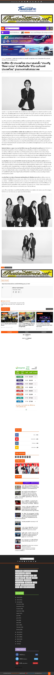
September (19, 611)
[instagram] (38, 2)
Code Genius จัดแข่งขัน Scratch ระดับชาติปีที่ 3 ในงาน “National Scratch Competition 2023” (30, 528)
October (18, 608)
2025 (18, 599)
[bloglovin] (27, 2)
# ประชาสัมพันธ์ (8, 267)
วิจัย (21, 587)
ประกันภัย (28, 573)
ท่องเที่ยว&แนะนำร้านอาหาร (27, 584)
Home (3, 58)
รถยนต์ (17, 577)
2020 (18, 639)
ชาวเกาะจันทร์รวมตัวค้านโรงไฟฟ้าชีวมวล (9, 324)
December (18, 604)
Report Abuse (18, 667)
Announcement (35, 483)
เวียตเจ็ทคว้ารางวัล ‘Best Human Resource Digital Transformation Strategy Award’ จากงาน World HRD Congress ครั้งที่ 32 (26, 548)
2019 (18, 641)
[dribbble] (30, 2)
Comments (27, 483)
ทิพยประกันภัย (28, 582)
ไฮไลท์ (34, 582)
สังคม (31, 575)
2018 (18, 643)
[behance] (36, 2)
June (17, 618)
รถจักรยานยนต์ (27, 580)
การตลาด (26, 575)
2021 (18, 636)
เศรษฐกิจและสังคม (20, 573)
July (17, 615)
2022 (18, 634)
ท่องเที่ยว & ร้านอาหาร (29, 587)
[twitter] (22, 2)
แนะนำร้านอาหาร (20, 582)
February (18, 627)
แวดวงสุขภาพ (19, 575)
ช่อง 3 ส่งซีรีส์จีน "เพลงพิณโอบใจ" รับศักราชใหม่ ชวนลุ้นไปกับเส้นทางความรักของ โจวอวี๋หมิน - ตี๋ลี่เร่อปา (30, 502)
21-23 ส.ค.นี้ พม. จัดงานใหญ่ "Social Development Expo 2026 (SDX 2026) (44, 325)
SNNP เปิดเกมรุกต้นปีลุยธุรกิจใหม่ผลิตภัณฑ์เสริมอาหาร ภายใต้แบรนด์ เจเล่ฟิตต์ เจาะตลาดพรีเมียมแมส (30, 487)
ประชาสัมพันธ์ (17, 32)
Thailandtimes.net (15, 673)
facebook (44, 332)
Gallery (18, 584)
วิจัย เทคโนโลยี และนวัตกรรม (30, 570)
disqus (26, 332)
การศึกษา (29, 577)
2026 (18, 597)
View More (50, 309)
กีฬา (35, 575)
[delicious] (41, 2)
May (17, 620)
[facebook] (19, 2)
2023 (18, 632)
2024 (18, 602)
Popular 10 (19, 483)
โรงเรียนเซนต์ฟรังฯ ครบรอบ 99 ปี (30, 521)
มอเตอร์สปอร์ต (19, 580)
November (19, 606)
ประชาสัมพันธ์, (17, 72)
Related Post (5, 309)
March (18, 624)
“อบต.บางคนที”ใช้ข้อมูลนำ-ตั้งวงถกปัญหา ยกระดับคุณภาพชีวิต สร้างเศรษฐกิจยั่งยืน (27, 325)
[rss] (33, 2)
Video (17, 587)
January (18, 629)
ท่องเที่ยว (23, 577)
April (17, 622)
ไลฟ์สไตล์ (35, 577)
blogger (10, 332)
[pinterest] (25, 2)
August (18, 613)
